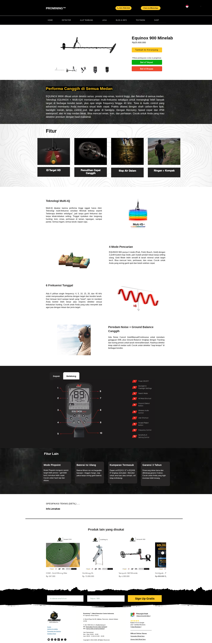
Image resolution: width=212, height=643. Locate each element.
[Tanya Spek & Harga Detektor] (95, 628)
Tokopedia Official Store (137, 636)
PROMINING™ (56, 8)
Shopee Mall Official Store (138, 639)
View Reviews (136, 627)
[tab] (56, 376)
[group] (106, 558)
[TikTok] (59, 639)
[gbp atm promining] (62, 639)
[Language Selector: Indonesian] (193, 6)
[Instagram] (55, 639)
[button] (124, 21)
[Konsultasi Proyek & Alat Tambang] (96, 626)
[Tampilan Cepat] (63, 553)
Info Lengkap (53, 508)
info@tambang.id (100, 625)
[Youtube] (49, 639)
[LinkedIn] (52, 639)
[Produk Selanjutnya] (162, 552)
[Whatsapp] (65, 639)
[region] (53, 160)
